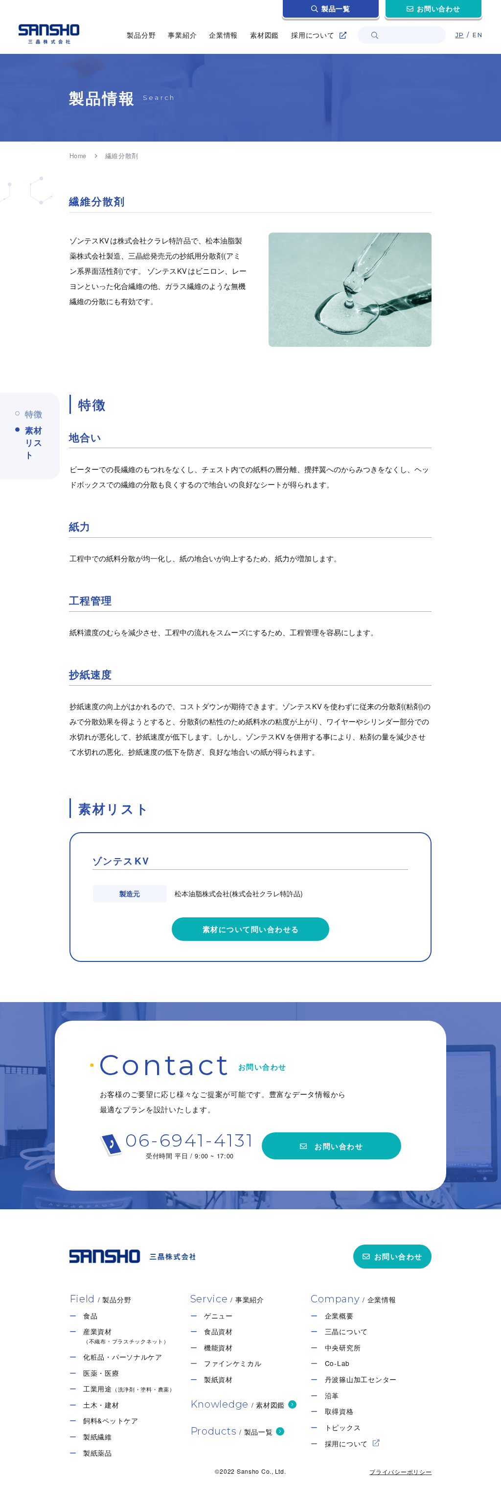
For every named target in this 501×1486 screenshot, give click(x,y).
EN (477, 35)
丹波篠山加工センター (361, 1379)
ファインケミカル (233, 1363)
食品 (90, 1315)
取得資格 (339, 1411)
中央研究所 (343, 1347)
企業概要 (339, 1315)
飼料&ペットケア (110, 1420)
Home (78, 156)
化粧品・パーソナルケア (122, 1357)
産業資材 (126, 1336)
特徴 (34, 414)
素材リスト (34, 442)
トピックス (343, 1427)
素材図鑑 (264, 35)
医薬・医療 (101, 1373)
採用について (346, 1443)
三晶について (346, 1331)
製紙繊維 (97, 1436)
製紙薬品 (97, 1453)
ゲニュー (218, 1315)
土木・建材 (101, 1405)
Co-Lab (337, 1363)
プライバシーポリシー (400, 1471)
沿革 (332, 1395)
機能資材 (218, 1347)
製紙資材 (218, 1379)
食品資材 (218, 1331)
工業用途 (129, 1388)
